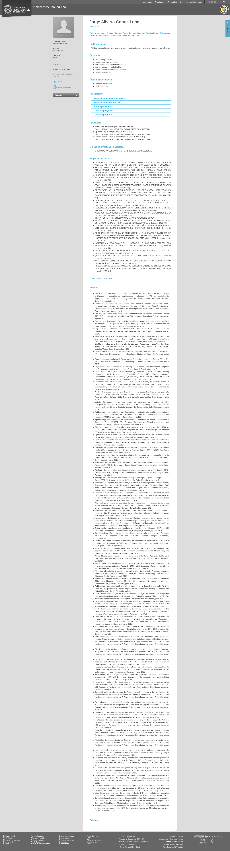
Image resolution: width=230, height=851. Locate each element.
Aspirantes (147, 2)
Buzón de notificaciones (40, 844)
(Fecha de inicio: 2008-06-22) (133, 202)
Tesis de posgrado (103, 110)
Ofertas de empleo (38, 838)
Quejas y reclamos (66, 840)
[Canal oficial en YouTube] (215, 2)
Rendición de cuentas (11, 840)
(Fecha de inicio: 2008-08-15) (133, 185)
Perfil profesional (97, 33)
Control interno (36, 842)
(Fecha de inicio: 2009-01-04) (133, 170)
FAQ (89, 838)
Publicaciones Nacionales (107, 102)
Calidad (6, 844)
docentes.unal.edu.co (51, 7)
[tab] (131, 99)
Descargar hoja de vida (63, 87)
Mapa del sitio (92, 836)
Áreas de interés (114, 33)
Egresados (172, 2)
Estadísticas (64, 844)
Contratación (8, 838)
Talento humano (37, 836)
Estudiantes (160, 2)
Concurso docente (38, 840)
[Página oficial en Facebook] (212, 2)
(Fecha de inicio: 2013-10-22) (133, 245)
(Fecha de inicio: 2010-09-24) (133, 268)
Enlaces (135, 35)
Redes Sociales (65, 838)
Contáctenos (92, 842)
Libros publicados (103, 106)
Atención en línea (93, 840)
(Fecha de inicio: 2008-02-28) (133, 177)
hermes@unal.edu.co (174, 842)
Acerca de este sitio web (173, 844)
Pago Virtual (8, 842)
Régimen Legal (9, 836)
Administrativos (196, 2)
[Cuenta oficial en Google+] (218, 2)
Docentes (184, 2)
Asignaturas (165, 33)
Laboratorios (115, 35)
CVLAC (59, 81)
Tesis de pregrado (103, 114)
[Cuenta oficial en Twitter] (209, 2)
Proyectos (103, 35)
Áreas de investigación (133, 33)
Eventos (126, 35)
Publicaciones (151, 33)
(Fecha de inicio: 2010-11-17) (133, 228)
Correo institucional (66, 836)
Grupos (94, 35)
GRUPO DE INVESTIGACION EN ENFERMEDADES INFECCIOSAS (123, 151)
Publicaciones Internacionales (109, 98)
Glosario (90, 844)
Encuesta (63, 842)
